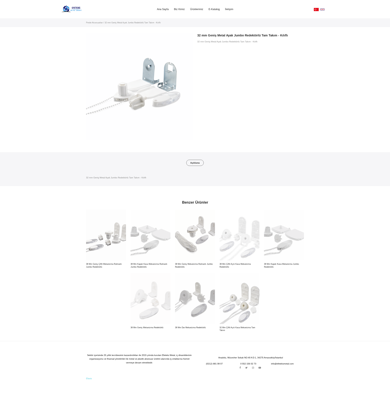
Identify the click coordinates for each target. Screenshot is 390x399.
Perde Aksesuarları (94, 22)
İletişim (229, 9)
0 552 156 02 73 (248, 363)
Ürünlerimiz (196, 9)
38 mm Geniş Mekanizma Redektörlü (147, 327)
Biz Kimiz (179, 9)
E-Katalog (214, 9)
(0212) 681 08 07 (214, 363)
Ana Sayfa (163, 9)
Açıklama (195, 163)
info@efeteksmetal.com (282, 363)
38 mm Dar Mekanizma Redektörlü (190, 327)
